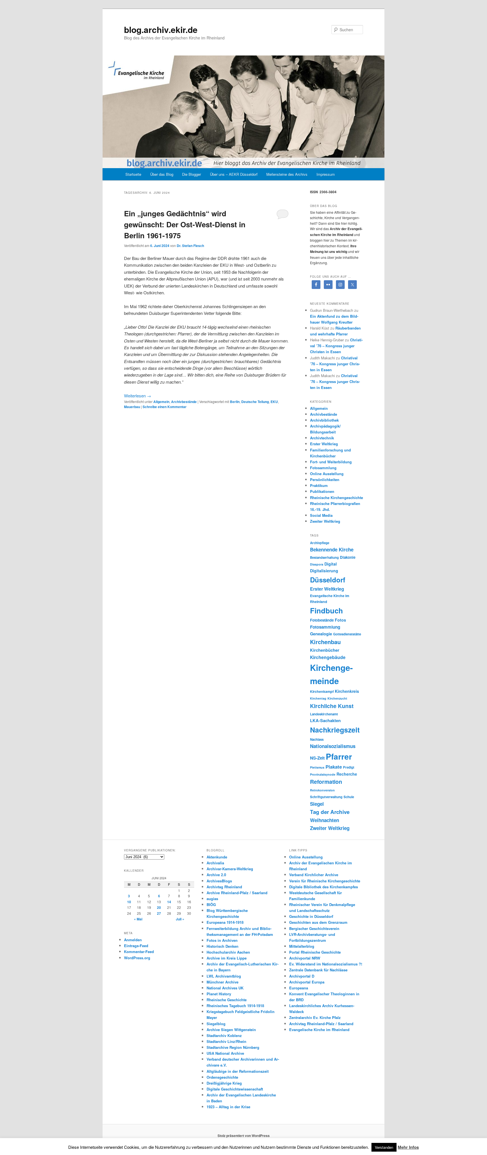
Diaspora (316, 564)
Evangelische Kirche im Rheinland (319, 1029)
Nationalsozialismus (332, 746)
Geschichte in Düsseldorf (311, 916)
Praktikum (319, 485)
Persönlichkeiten (324, 479)
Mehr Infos (408, 1147)
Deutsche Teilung (255, 401)
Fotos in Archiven (222, 940)
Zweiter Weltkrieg (325, 521)
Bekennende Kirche (331, 549)
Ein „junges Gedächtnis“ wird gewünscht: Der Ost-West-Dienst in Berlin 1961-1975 (184, 224)
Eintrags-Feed (136, 945)
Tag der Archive (329, 812)
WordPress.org (137, 957)
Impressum (325, 174)
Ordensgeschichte (222, 1077)
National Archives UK (225, 988)
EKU (274, 401)
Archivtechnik (322, 437)
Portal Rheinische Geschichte (315, 952)
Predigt (348, 767)
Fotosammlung (323, 467)
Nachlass (317, 739)
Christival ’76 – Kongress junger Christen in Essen (336, 345)
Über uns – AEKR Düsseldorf (234, 174)
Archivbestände (184, 401)
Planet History (219, 993)
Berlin (235, 401)
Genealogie (321, 634)
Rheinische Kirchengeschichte (336, 497)
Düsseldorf (327, 579)
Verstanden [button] (384, 1147)
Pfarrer (339, 756)
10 (129, 901)
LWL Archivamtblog (224, 976)
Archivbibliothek (324, 420)
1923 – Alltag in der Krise (228, 1106)
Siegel (317, 803)
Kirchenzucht (337, 698)
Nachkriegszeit (335, 730)
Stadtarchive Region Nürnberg (233, 1047)
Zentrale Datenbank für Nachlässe (318, 969)
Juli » (180, 919)
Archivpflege (319, 542)
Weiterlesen (137, 396)
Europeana (298, 988)
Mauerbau (132, 406)
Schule (349, 797)
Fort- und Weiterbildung (331, 461)
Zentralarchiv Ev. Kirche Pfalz (315, 1017)
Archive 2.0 (216, 874)
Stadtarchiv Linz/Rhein (226, 1041)
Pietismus (317, 767)
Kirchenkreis (347, 691)
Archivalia (215, 862)
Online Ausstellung (327, 473)
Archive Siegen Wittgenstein (231, 1029)
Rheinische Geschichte (227, 999)
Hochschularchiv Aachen (228, 952)
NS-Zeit (317, 758)
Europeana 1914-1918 (225, 922)
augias (212, 898)
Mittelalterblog (301, 946)
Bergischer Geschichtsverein (314, 928)
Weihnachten (324, 820)
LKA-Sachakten (325, 720)
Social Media (321, 515)
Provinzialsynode (322, 774)
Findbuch (326, 610)
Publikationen (322, 491)
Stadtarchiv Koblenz (224, 1035)
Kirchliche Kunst (331, 706)
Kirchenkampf (322, 691)
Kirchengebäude (328, 657)
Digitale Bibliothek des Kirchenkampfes (323, 886)
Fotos (340, 620)
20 (159, 907)
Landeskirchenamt (324, 714)
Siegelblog (216, 1023)
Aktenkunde (217, 857)
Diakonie (347, 557)
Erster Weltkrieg (324, 443)
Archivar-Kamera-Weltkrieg (230, 868)
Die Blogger (191, 174)
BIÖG (211, 904)
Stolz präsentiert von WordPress (244, 1135)
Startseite (133, 174)
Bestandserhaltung (324, 557)
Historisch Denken (222, 946)
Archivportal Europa (306, 982)
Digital (330, 564)
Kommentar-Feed (139, 951)
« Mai (138, 919)
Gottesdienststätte (347, 634)
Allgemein (161, 401)
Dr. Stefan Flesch (190, 245)
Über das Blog (161, 174)
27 (159, 913)
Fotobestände (322, 620)
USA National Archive (225, 1053)
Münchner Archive (222, 982)
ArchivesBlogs (219, 881)
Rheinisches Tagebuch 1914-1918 (235, 1005)
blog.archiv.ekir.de (161, 29)
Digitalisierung (324, 570)
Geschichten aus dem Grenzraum (318, 922)
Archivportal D (301, 976)
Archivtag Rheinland (224, 886)
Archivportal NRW (304, 958)
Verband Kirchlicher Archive (313, 874)
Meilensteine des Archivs (286, 174)
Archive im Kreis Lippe (227, 958)
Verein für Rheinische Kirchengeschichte (324, 881)
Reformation (326, 781)
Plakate (334, 766)
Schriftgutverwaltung (326, 797)
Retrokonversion (322, 790)
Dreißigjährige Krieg (224, 1083)
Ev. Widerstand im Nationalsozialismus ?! (325, 964)
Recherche (347, 774)
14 (169, 901)
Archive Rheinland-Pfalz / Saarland (237, 892)
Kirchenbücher (324, 650)
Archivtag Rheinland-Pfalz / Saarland (321, 1023)
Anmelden (133, 939)
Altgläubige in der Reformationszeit (238, 1071)
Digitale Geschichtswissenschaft (235, 1089)
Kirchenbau (325, 642)
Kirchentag (318, 698)
